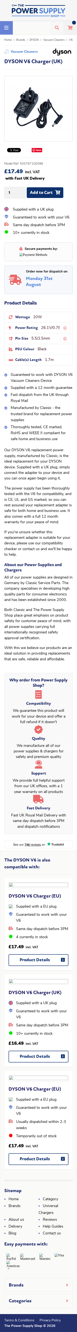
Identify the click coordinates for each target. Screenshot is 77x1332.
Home (8, 40)
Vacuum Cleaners (54, 40)
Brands (20, 40)
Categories (20, 1301)
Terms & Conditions (19, 1320)
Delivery (15, 1226)
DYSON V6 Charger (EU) (35, 896)
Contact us (52, 1233)
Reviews (50, 1220)
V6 (71, 40)
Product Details (35, 960)
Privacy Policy (50, 1320)
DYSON (34, 40)
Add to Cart (41, 192)
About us (16, 1220)
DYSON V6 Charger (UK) (35, 992)
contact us (31, 549)
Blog (12, 1233)
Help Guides (53, 1226)
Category (50, 1199)
